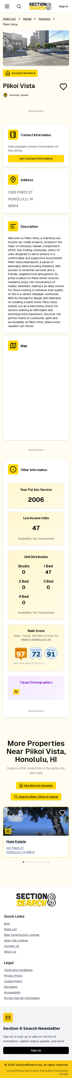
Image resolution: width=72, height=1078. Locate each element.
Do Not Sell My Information (22, 998)
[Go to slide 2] (26, 862)
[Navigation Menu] (7, 6)
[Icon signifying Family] (8, 831)
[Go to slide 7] (40, 862)
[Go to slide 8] (43, 862)
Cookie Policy (13, 981)
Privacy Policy (13, 975)
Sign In (63, 6)
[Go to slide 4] (31, 862)
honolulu (44, 18)
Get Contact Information (36, 158)
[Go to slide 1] (23, 862)
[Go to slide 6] (37, 862)
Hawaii (27, 18)
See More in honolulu (38, 785)
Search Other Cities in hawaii (38, 796)
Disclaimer (11, 986)
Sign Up (36, 1050)
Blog (7, 923)
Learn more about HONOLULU (28, 663)
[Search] (18, 6)
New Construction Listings (21, 934)
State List (9, 18)
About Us (10, 951)
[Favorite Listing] (63, 86)
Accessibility (12, 992)
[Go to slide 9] (45, 862)
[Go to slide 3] (29, 862)
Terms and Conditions (18, 970)
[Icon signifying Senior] (16, 692)
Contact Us (11, 946)
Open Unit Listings (16, 940)
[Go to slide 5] (34, 862)
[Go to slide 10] (48, 862)
